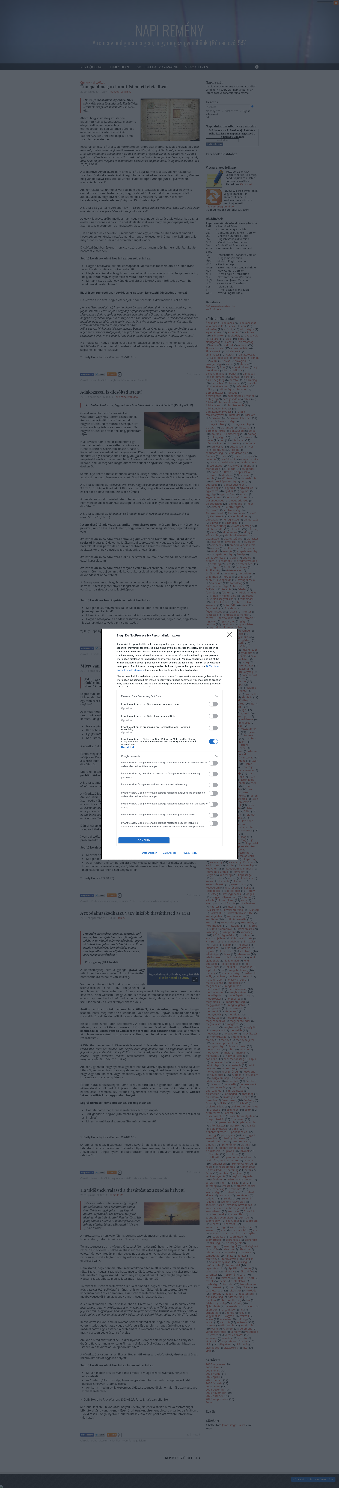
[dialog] (169, 744)
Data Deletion (149, 852)
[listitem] (169, 696)
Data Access (169, 852)
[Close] (230, 635)
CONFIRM (144, 840)
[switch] (213, 704)
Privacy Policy (189, 852)
